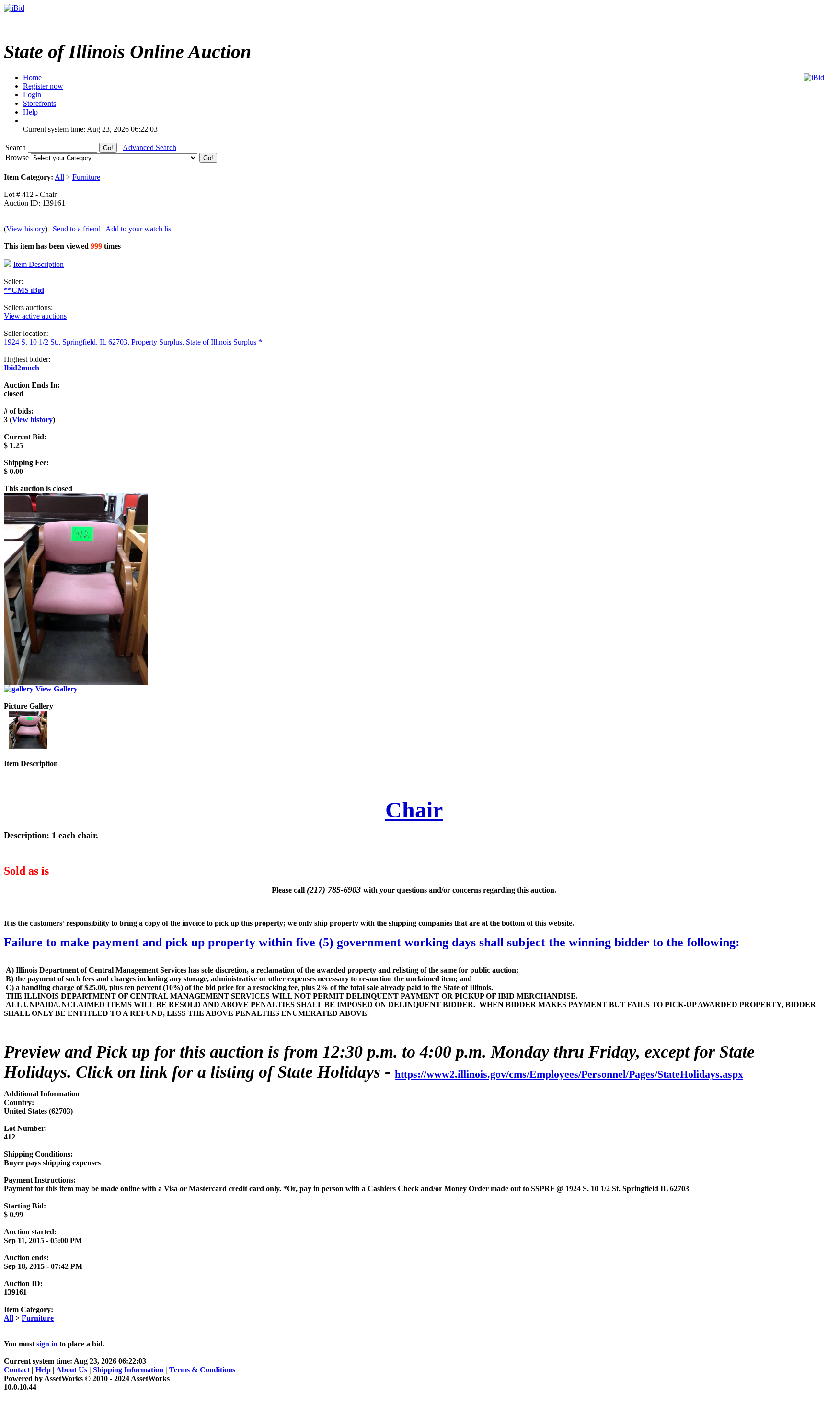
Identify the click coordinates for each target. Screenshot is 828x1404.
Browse (18, 157)
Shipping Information (128, 1370)
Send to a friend (77, 229)
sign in (47, 1344)
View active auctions (35, 316)
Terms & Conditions (202, 1370)
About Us (71, 1370)
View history (25, 229)
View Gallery (56, 689)
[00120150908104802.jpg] (28, 746)
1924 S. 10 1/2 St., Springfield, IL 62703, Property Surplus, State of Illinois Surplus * (133, 342)
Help (43, 1370)
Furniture (86, 177)
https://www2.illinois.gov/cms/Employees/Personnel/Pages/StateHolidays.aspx (569, 1074)
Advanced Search (149, 147)
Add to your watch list (139, 229)
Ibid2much (21, 368)
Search (16, 147)
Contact (18, 1370)
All (59, 177)
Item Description (38, 264)
